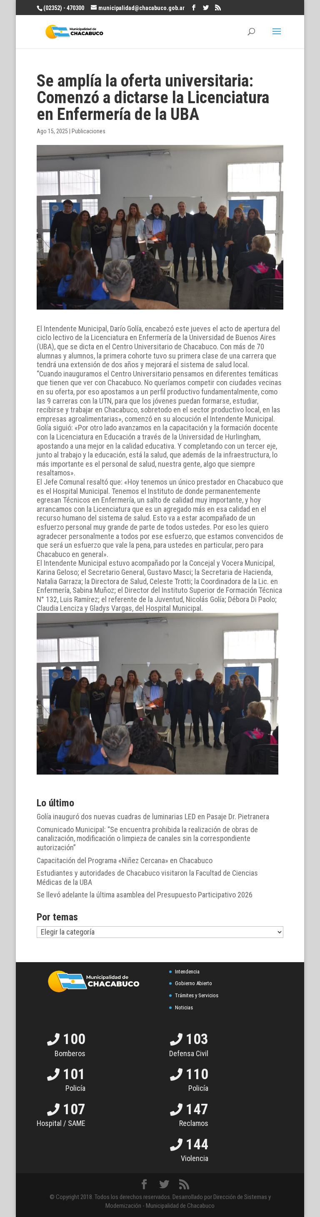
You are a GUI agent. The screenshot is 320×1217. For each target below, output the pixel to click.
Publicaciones (88, 131)
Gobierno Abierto (193, 983)
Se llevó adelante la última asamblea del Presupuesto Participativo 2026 (144, 894)
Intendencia (187, 971)
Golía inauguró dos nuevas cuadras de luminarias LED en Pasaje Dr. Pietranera (153, 816)
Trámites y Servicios (196, 995)
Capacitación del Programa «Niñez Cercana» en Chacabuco (124, 860)
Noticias (184, 1007)
